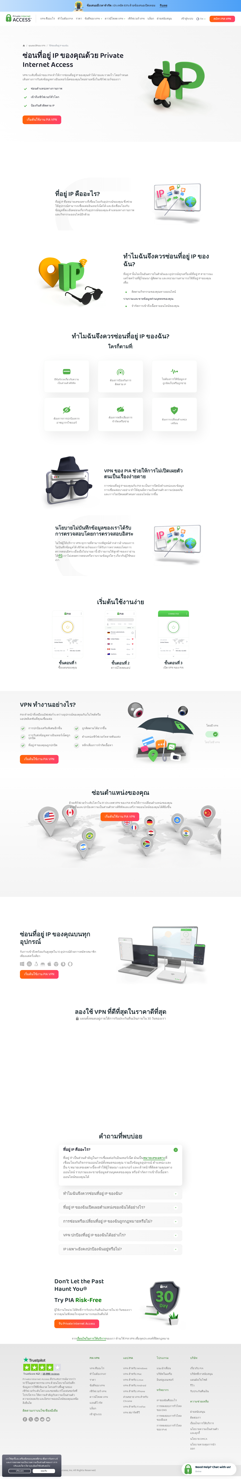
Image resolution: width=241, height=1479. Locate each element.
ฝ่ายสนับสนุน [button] (164, 19)
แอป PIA (128, 1358)
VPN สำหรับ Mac (132, 1374)
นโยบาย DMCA (198, 1439)
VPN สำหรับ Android (134, 1386)
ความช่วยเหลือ (199, 1402)
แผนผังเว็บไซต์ (198, 1380)
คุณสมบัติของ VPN (37, 46)
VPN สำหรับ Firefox (134, 1407)
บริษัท (193, 1358)
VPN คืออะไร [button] (47, 19)
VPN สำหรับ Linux (133, 1380)
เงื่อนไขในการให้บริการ (91, 1338)
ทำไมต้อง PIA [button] (65, 19)
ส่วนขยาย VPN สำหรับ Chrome (135, 1399)
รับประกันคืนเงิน (199, 1391)
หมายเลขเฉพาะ (154, 1158)
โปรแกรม (163, 1358)
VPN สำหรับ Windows (135, 1368)
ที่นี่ (60, 556)
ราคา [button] (79, 19)
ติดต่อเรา (195, 1418)
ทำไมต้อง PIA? (98, 1374)
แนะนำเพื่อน (164, 1368)
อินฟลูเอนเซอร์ (165, 1380)
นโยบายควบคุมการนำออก (203, 1447)
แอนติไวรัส (96, 1403)
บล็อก (93, 1408)
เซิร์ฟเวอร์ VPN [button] (136, 19)
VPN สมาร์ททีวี (131, 1413)
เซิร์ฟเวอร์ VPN (98, 1391)
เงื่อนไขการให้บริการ (202, 1423)
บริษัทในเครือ (164, 1374)
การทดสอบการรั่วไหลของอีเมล (169, 1418)
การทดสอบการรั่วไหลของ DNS (169, 1408)
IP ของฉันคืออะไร (167, 1400)
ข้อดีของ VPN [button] (92, 19)
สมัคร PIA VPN (222, 18)
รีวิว (192, 1386)
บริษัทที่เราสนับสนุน (201, 1374)
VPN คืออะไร (97, 1368)
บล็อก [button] (150, 19)
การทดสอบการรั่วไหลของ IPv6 (169, 1428)
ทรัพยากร (163, 1390)
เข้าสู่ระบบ (187, 19)
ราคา (93, 1380)
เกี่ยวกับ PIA (196, 1368)
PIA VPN (95, 1358)
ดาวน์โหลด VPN (99, 1397)
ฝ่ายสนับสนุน (197, 1412)
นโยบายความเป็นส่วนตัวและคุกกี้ (204, 1431)
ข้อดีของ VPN (97, 1386)
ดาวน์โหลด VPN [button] (114, 19)
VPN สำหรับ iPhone (134, 1391)
